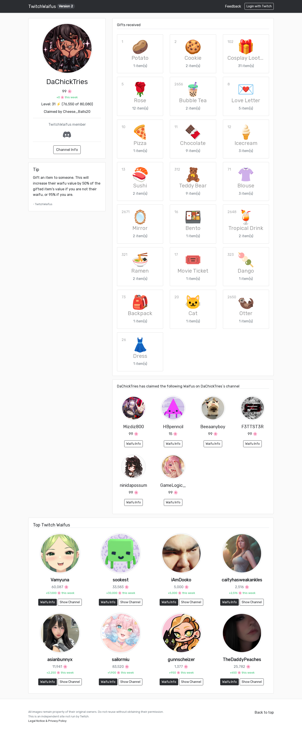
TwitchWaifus (50, 6)
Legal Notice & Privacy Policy (47, 720)
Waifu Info (133, 444)
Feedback (233, 6)
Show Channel (70, 602)
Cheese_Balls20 (76, 112)
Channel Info (67, 150)
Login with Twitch (259, 6)
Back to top (264, 712)
